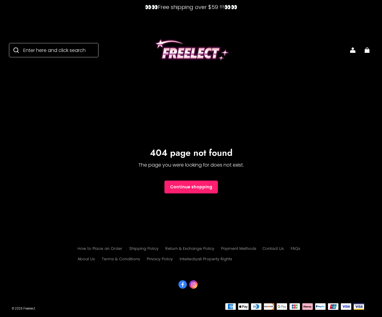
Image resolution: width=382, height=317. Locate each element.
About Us (86, 259)
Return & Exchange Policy (189, 248)
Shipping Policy (143, 248)
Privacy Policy (160, 259)
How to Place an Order (100, 248)
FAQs (295, 248)
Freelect (29, 308)
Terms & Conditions (121, 259)
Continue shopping (191, 187)
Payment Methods (238, 248)
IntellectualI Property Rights (206, 259)
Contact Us (273, 248)
